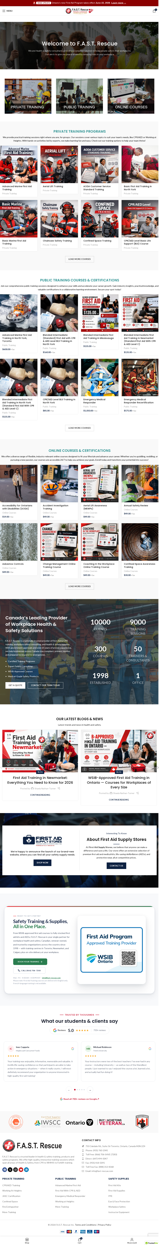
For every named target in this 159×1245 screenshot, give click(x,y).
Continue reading (40, 795)
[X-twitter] (10, 1169)
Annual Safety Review (136, 505)
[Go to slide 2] (77, 1089)
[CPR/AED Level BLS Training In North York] (59, 377)
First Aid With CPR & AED (67, 1190)
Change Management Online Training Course (59, 565)
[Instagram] (15, 1169)
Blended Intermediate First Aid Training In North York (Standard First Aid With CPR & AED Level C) (18, 404)
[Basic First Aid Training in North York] (140, 164)
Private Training (9, 193)
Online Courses (9, 512)
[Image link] (32, 1145)
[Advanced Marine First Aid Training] (18, 164)
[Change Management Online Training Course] (59, 542)
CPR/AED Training (11, 1185)
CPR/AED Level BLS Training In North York (59, 401)
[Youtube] (21, 1169)
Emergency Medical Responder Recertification (139, 401)
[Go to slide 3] (79, 1089)
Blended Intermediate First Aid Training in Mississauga (98, 336)
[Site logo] (79, 10)
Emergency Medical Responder (94, 401)
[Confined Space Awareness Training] (140, 542)
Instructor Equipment (118, 1212)
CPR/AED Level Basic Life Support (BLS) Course (137, 242)
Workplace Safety (117, 1206)
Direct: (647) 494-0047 (97, 1158)
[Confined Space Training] (99, 218)
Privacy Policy (104, 1224)
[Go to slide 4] (81, 1089)
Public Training (9, 345)
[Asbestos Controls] (18, 542)
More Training (9, 1212)
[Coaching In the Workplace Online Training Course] (99, 542)
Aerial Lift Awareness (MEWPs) (95, 507)
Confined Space (10, 1201)
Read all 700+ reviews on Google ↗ (81, 1099)
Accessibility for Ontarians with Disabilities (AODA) (17, 507)
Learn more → (118, 3)
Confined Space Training (97, 240)
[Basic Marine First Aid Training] (18, 218)
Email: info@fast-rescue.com (99, 1171)
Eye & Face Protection (119, 1201)
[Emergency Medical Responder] (99, 377)
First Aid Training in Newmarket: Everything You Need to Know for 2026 (40, 780)
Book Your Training (28, 962)
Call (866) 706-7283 (31, 970)
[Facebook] (4, 1169)
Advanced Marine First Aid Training (17, 188)
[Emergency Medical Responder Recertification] (140, 377)
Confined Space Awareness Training (139, 565)
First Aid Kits (114, 1185)
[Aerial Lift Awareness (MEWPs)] (99, 483)
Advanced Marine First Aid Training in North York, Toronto (17, 338)
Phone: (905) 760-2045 (97, 1150)
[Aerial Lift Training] (59, 164)
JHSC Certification (11, 1196)
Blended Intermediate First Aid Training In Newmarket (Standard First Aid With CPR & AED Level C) (140, 339)
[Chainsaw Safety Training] (59, 218)
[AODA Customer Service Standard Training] (99, 164)
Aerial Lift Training (53, 186)
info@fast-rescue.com (51, 978)
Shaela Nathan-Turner (45, 788)
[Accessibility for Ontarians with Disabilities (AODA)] (18, 483)
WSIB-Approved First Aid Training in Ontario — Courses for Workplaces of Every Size (119, 782)
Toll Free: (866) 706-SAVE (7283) (101, 1154)
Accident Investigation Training (55, 507)
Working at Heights (64, 1201)
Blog (40, 772)
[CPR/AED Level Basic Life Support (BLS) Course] (140, 218)
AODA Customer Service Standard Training (97, 188)
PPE (110, 1196)
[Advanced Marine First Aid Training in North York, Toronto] (18, 313)
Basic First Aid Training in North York (138, 188)
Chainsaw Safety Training (57, 240)
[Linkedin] (26, 1169)
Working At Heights (12, 1190)
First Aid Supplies (116, 1190)
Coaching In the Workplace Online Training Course (98, 565)
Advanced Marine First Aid (68, 1185)
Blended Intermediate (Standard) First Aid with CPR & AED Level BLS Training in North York (59, 339)
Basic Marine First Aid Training (14, 242)
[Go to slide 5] (84, 1089)
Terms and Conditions (85, 1224)
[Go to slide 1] (75, 1089)
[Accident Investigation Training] (59, 483)
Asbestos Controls (13, 563)
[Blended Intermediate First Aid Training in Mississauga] (99, 313)
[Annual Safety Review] (140, 483)
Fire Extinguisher (10, 1206)
